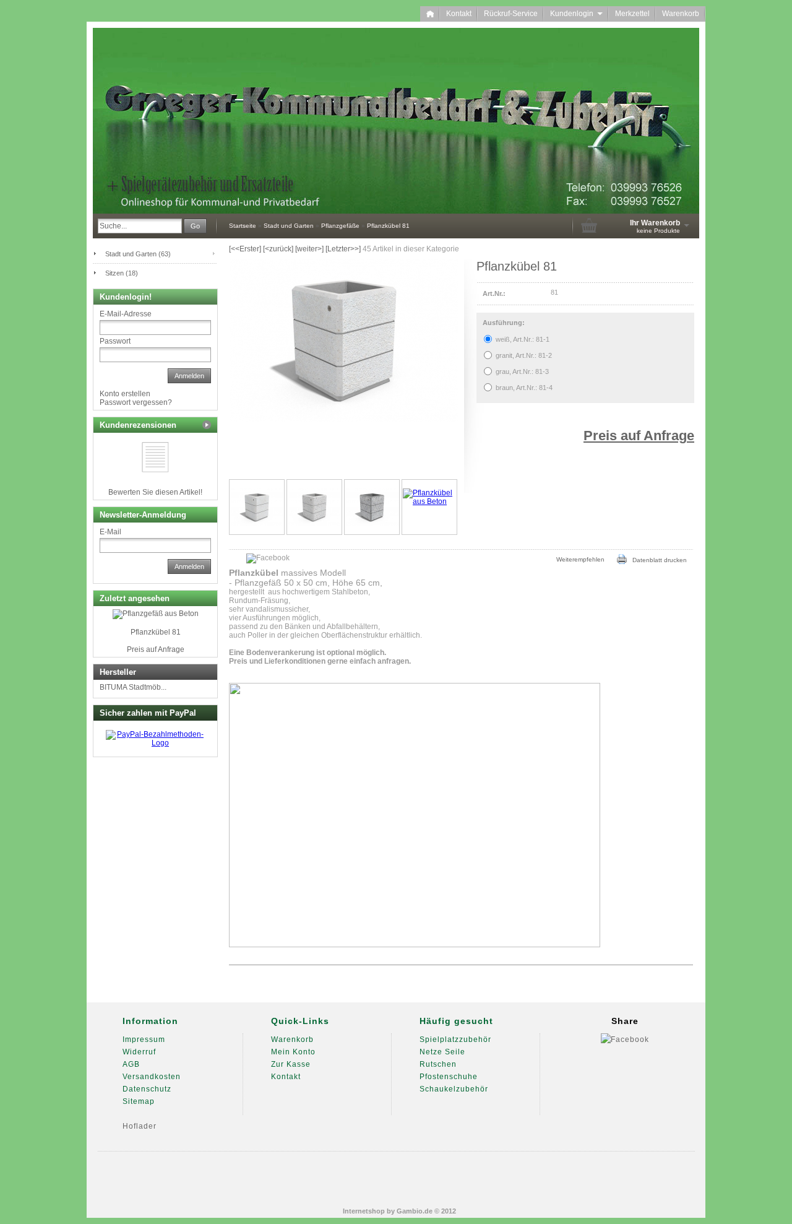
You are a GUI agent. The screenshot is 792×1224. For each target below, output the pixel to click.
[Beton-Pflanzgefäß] (371, 507)
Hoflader (140, 1126)
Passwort (115, 341)
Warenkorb (680, 13)
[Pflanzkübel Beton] (314, 507)
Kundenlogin (576, 13)
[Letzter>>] (343, 249)
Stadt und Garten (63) (138, 254)
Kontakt (458, 13)
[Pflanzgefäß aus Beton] (256, 507)
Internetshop (364, 1211)
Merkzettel (632, 13)
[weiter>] (309, 249)
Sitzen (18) (121, 273)
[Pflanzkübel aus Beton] (429, 507)
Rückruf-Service (511, 13)
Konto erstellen (125, 393)
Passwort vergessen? (136, 402)
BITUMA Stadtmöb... (133, 687)
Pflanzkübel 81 (156, 632)
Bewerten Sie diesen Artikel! (155, 492)
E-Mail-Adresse (126, 314)
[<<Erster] (245, 249)
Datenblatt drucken (657, 560)
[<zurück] (278, 249)
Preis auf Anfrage (638, 435)
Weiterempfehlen (578, 559)
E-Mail (110, 531)
